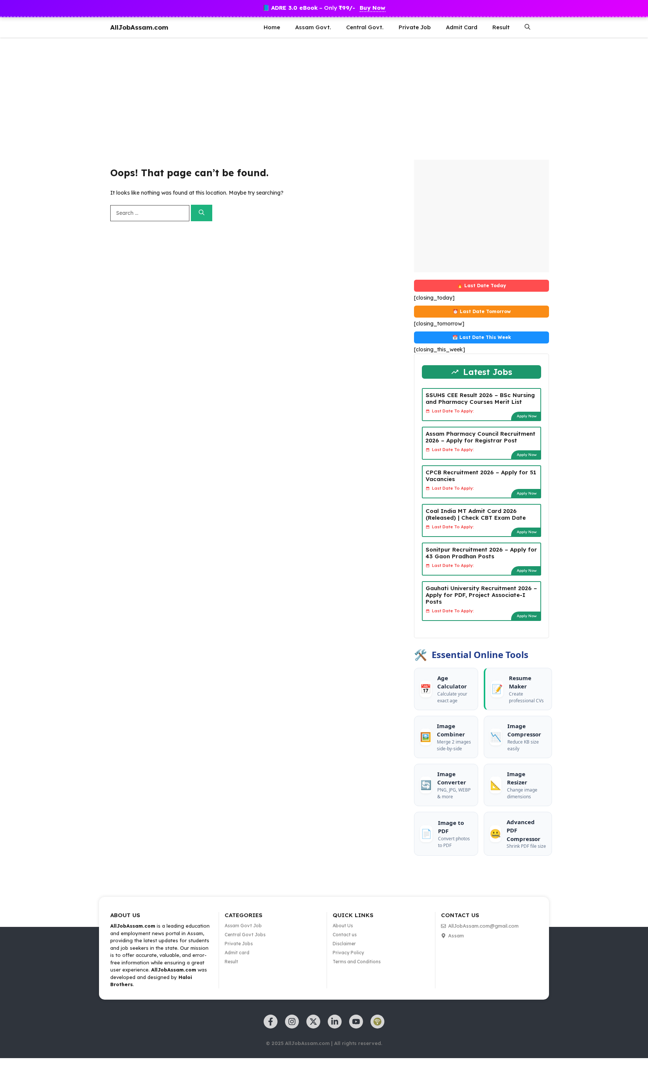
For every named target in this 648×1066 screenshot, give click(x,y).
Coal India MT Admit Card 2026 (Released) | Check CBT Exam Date (476, 514)
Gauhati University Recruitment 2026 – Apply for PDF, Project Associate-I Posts (481, 595)
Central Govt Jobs (245, 934)
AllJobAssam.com (139, 27)
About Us (343, 925)
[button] (527, 27)
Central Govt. (365, 27)
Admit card (237, 952)
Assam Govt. (313, 27)
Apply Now (527, 416)
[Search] (201, 213)
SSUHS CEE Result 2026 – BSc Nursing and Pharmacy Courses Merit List (480, 398)
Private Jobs (239, 943)
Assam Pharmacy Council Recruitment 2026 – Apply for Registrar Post (481, 437)
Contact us (345, 934)
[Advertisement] (225, 97)
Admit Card (461, 27)
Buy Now (373, 7)
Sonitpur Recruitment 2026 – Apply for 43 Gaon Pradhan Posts (481, 553)
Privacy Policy (348, 952)
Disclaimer (344, 943)
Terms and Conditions (357, 961)
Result (501, 27)
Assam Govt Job (243, 925)
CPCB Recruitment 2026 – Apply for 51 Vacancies (481, 476)
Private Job (415, 27)
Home (272, 27)
